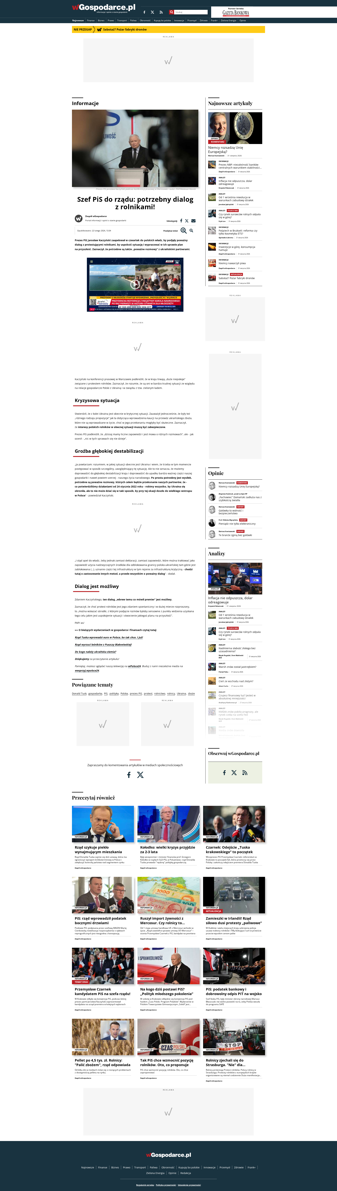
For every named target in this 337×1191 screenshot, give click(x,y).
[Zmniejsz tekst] (191, 231)
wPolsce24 (134, 666)
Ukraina (181, 693)
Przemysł (191, 20)
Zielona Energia (228, 20)
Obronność (145, 20)
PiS (106, 693)
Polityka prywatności (166, 1185)
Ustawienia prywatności (189, 1185)
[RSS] (161, 12)
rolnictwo (159, 693)
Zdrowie (204, 20)
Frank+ (214, 20)
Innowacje (179, 20)
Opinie (243, 20)
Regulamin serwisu (145, 1185)
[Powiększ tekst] (184, 231)
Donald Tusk (79, 693)
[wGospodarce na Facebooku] (144, 12)
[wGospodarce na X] (152, 12)
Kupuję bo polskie (162, 20)
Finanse (91, 20)
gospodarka (95, 693)
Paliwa (133, 20)
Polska (124, 693)
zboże (191, 693)
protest (148, 693)
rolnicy (171, 693)
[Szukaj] (171, 12)
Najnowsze (78, 20)
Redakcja (185, 1173)
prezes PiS (136, 693)
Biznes (101, 20)
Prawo (111, 20)
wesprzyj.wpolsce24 (87, 670)
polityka (114, 693)
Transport (122, 20)
